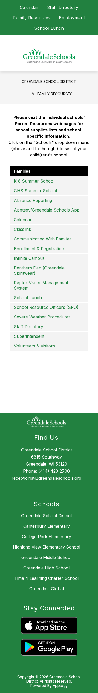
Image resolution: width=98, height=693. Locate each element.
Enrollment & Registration (39, 248)
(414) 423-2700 (54, 471)
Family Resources (31, 17)
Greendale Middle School (46, 557)
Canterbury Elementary (46, 526)
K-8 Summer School (34, 181)
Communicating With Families (43, 239)
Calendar (29, 7)
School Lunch (49, 28)
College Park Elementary (46, 536)
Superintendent (29, 336)
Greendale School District (49, 81)
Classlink (22, 229)
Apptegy (60, 685)
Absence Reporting (33, 200)
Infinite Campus (29, 258)
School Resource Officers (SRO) (46, 307)
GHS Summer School (35, 190)
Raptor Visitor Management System (41, 285)
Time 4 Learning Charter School (46, 578)
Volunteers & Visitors (34, 345)
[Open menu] (13, 57)
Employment (72, 17)
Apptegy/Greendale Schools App (46, 210)
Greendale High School (46, 567)
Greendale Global (46, 588)
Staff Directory (62, 7)
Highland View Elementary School (46, 547)
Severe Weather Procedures (42, 317)
